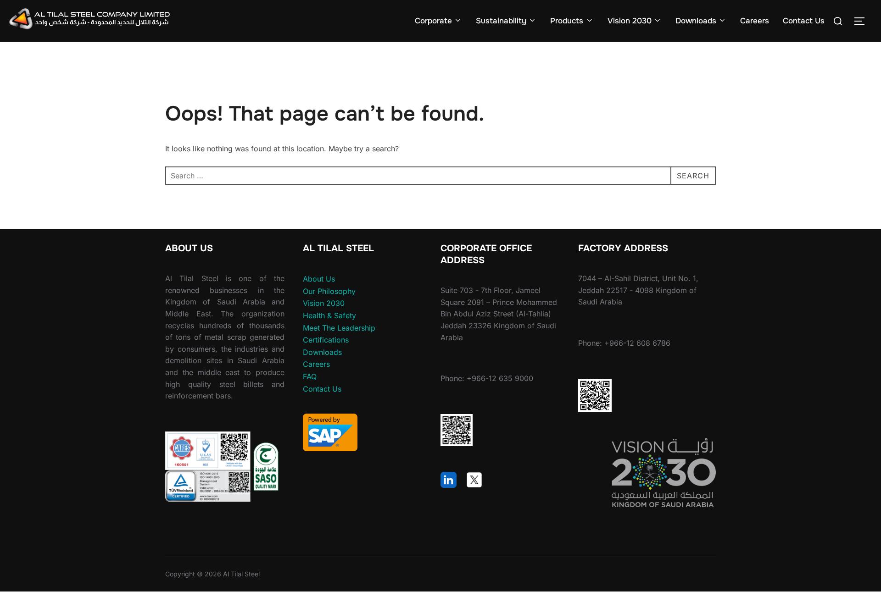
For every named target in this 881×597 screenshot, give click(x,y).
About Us (319, 278)
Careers (754, 21)
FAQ (310, 376)
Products (566, 21)
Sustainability (501, 21)
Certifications (326, 339)
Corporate (433, 21)
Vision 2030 (630, 21)
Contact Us (804, 21)
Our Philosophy (329, 291)
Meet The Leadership (339, 327)
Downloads (695, 21)
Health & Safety (329, 315)
